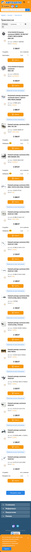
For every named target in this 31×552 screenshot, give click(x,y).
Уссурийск (6, 6)
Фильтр (5, 24)
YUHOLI (14, 249)
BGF (13, 192)
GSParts (14, 105)
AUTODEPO (15, 76)
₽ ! (10, 143)
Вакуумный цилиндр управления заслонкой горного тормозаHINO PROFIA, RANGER (18, 97)
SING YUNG (15, 132)
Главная (3, 15)
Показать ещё (15, 493)
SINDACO (15, 162)
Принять (6, 549)
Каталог (10, 15)
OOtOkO (14, 43)
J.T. (13, 303)
